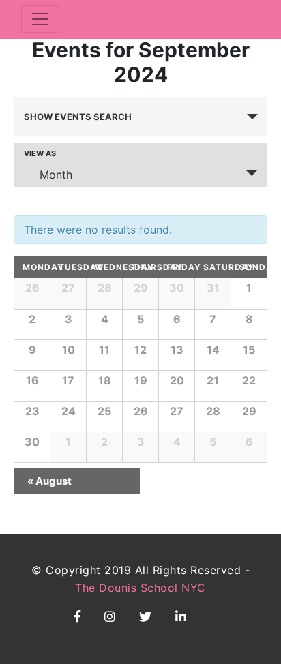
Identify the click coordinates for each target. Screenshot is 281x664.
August (49, 480)
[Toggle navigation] (40, 19)
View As (40, 153)
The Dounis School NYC (140, 587)
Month (56, 174)
